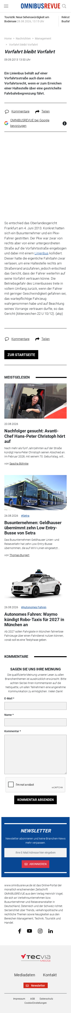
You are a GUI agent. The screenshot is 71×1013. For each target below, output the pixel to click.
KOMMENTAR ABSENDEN (35, 800)
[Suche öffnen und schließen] (63, 6)
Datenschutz (46, 998)
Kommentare (20, 111)
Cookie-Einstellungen (35, 1003)
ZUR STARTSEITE (21, 355)
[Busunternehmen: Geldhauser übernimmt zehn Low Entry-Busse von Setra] (35, 492)
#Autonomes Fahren (33, 607)
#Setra (25, 515)
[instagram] (40, 930)
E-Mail (8, 698)
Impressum (19, 998)
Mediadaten (24, 975)
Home (8, 38)
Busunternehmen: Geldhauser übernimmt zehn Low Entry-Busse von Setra (33, 528)
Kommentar (11, 731)
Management (43, 38)
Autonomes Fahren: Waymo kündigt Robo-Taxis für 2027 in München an (34, 619)
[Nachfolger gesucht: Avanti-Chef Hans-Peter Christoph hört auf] (35, 401)
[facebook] (19, 930)
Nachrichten (23, 38)
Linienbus (42, 253)
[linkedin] (50, 930)
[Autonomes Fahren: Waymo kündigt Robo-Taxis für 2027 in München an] (35, 584)
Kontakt (50, 975)
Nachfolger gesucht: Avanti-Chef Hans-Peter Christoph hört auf (34, 436)
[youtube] (29, 930)
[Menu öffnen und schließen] (7, 6)
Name (8, 714)
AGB (32, 998)
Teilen (45, 111)
